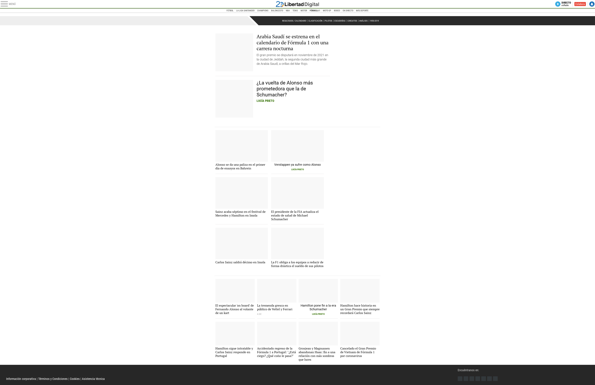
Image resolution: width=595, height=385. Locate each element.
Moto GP (327, 10)
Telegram (489, 378)
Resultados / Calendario (294, 21)
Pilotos (328, 21)
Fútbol (230, 10)
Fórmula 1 (315, 10)
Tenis (295, 10)
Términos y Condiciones (53, 379)
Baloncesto (277, 10)
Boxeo (337, 10)
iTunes (495, 378)
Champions (262, 10)
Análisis (363, 21)
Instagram (471, 378)
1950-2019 (374, 21)
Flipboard (483, 378)
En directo (348, 10)
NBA (288, 10)
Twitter (466, 378)
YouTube (477, 378)
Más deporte (362, 10)
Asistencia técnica (93, 379)
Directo (566, 4)
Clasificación (315, 21)
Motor (304, 10)
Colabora (580, 4)
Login (592, 4)
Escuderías (339, 21)
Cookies (75, 379)
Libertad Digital (297, 4)
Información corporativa (21, 379)
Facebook (460, 378)
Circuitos (352, 21)
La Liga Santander (245, 10)
